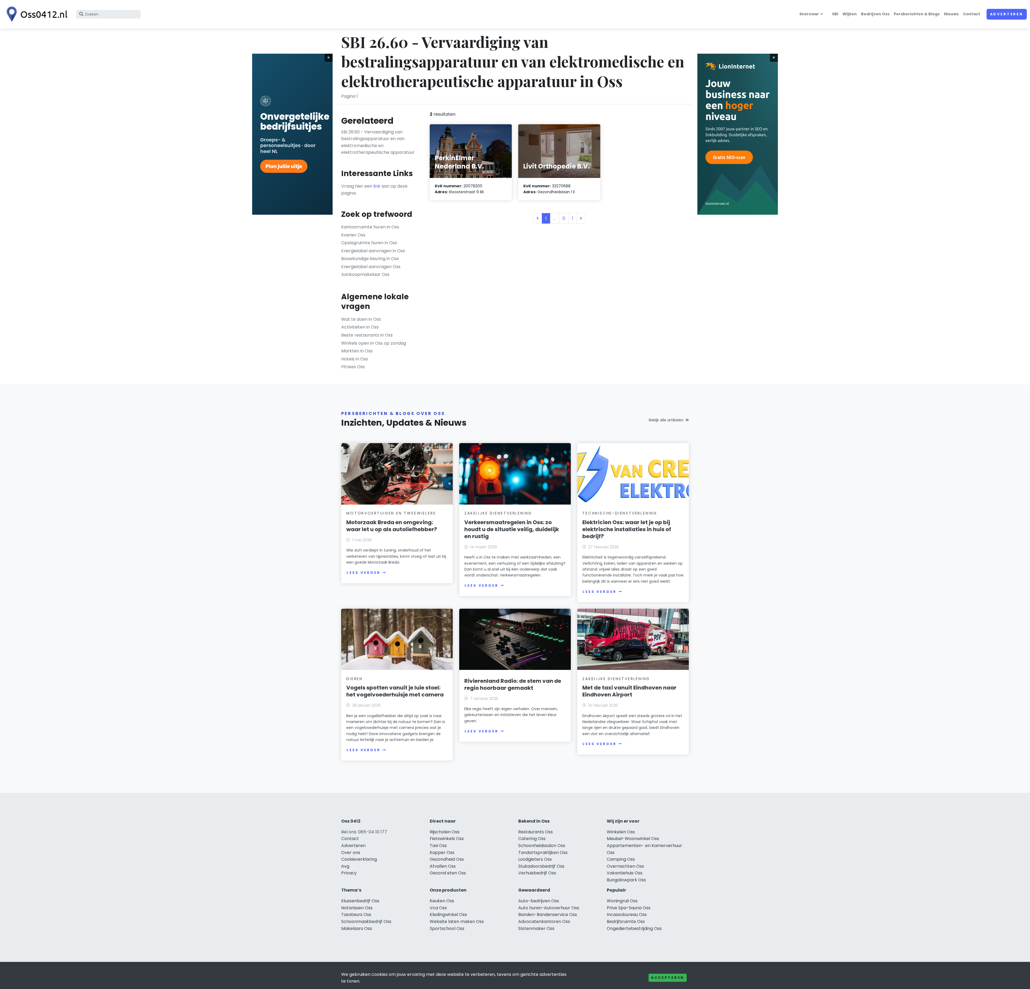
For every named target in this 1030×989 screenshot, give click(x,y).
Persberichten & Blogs (917, 14)
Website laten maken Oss (457, 921)
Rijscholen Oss (444, 832)
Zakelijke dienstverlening (498, 513)
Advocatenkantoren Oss (544, 921)
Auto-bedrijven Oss (538, 901)
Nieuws (951, 14)
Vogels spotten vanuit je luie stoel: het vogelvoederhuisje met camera (395, 691)
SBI (835, 14)
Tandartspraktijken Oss (543, 852)
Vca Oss (438, 908)
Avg (345, 866)
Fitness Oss (353, 367)
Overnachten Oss (625, 866)
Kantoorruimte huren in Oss (370, 227)
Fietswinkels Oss (447, 838)
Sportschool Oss (447, 928)
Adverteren (1006, 14)
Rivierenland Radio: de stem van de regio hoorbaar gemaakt (512, 684)
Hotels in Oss (354, 359)
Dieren (354, 678)
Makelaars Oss (356, 928)
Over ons (350, 852)
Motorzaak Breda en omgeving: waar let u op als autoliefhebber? (391, 526)
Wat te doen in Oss (361, 319)
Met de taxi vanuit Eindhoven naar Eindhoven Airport (629, 691)
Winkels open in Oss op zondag (373, 343)
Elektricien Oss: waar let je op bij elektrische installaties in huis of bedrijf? (626, 529)
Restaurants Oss (535, 832)
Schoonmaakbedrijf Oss (366, 921)
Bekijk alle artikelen (666, 420)
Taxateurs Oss (356, 914)
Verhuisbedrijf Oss (537, 873)
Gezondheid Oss (447, 859)
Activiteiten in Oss (360, 327)
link (376, 186)
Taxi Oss (438, 845)
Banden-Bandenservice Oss (547, 914)
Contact (971, 14)
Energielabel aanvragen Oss (370, 267)
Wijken (850, 14)
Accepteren (667, 977)
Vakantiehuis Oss (624, 873)
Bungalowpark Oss (626, 880)
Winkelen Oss (621, 832)
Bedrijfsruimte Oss (626, 921)
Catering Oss (532, 838)
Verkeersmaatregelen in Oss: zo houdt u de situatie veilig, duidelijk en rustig (511, 529)
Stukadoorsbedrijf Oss (541, 866)
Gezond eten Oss (448, 873)
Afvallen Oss (443, 866)
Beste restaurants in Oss (367, 335)
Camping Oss (621, 859)
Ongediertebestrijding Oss (634, 928)
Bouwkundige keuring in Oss (370, 259)
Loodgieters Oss (535, 859)
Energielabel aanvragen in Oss (373, 251)
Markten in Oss (357, 351)
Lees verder (363, 572)
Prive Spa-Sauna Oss (628, 908)
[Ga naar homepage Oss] (35, 14)
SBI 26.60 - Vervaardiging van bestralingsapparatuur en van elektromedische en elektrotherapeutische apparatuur (378, 142)
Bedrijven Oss (875, 14)
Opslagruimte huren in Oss (369, 243)
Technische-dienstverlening (619, 513)
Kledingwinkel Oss (448, 914)
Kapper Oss (442, 852)
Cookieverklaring (359, 859)
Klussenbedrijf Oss (360, 901)
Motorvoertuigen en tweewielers (391, 513)
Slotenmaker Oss (536, 928)
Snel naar (809, 14)
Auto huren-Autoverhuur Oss (548, 908)
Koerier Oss (353, 235)
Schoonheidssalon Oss (541, 845)
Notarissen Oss (357, 908)
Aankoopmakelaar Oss (365, 274)
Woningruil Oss (622, 901)
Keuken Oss (442, 901)
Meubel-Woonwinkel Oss (633, 838)
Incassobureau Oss (627, 914)
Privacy (349, 873)
